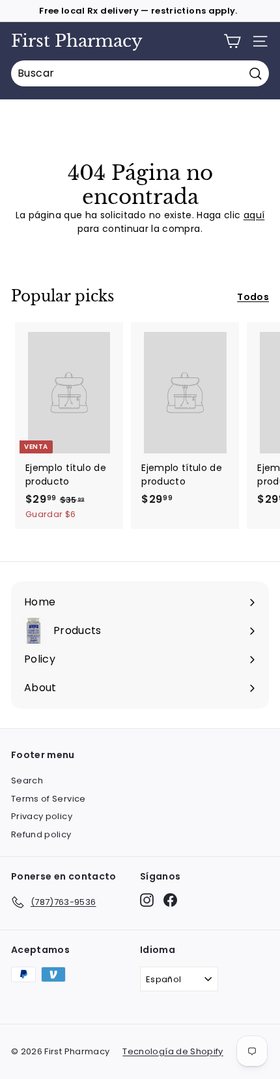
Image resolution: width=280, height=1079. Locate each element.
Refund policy (41, 834)
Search (27, 780)
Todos (253, 296)
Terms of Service (48, 799)
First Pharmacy (77, 41)
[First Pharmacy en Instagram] (147, 900)
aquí (254, 215)
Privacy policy (41, 816)
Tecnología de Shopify (172, 1051)
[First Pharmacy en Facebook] (170, 900)
